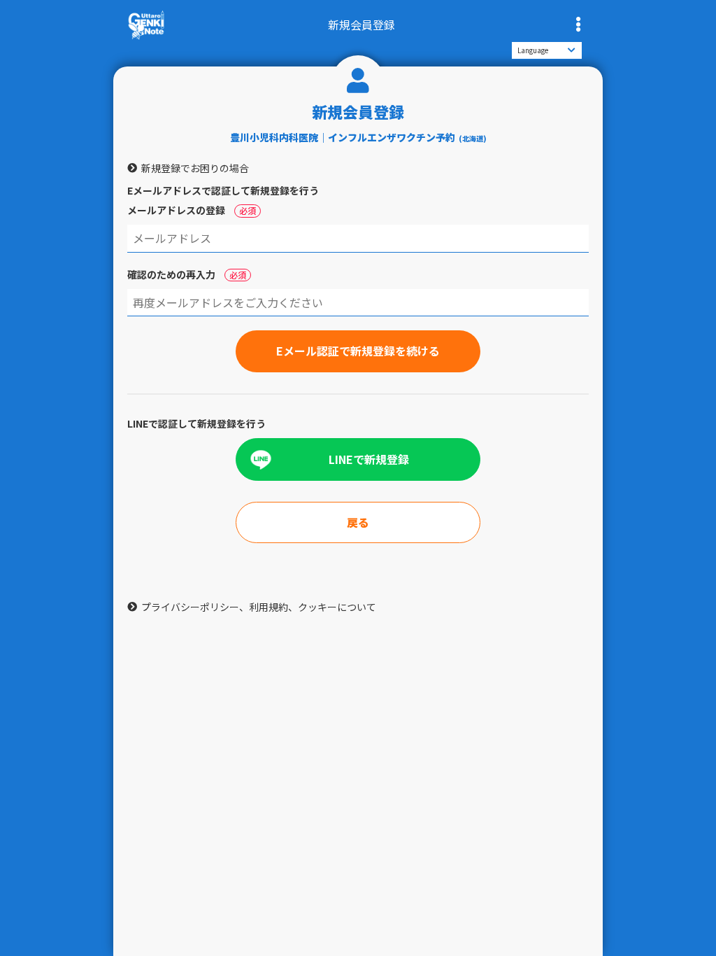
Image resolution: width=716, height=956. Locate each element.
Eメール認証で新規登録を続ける (358, 350)
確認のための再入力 (186, 274)
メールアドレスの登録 (191, 210)
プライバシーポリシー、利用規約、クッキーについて (258, 607)
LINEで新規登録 (369, 459)
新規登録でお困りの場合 (195, 168)
